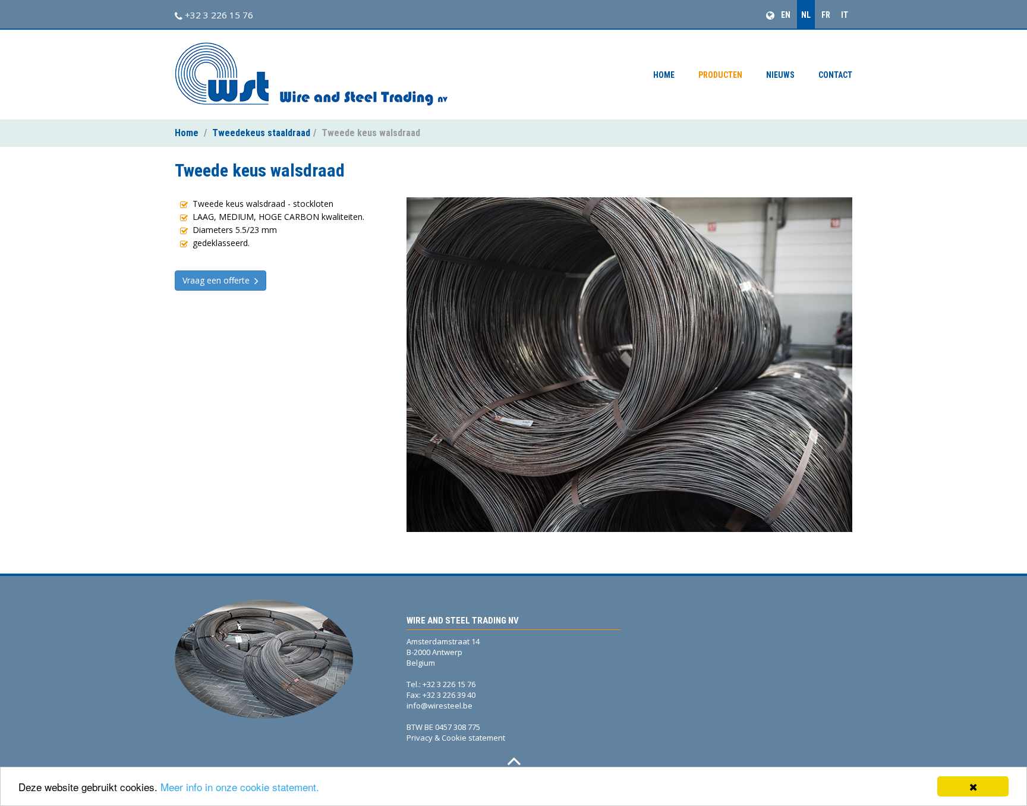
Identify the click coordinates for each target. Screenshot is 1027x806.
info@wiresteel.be (439, 705)
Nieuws (780, 75)
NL (806, 15)
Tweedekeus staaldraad (261, 132)
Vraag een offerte (218, 280)
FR (825, 15)
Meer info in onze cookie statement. (239, 786)
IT (844, 15)
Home (664, 75)
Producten (720, 75)
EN (785, 15)
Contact (835, 75)
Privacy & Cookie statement (456, 737)
